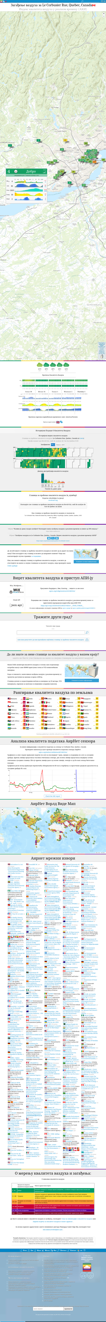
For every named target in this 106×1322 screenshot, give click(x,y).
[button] (69, 184)
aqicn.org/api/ (67, 608)
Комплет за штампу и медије (17, 1263)
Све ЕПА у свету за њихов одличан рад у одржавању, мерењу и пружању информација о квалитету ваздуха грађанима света (61, 1261)
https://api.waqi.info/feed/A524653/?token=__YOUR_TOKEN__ (62, 606)
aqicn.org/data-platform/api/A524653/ (83, 608)
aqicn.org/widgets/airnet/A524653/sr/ (62, 591)
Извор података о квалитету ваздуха (19, 1282)
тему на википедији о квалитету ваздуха (76, 1219)
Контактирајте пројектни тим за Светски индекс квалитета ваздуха (23, 1260)
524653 (82, 438)
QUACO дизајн (48, 1300)
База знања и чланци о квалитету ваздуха (21, 1271)
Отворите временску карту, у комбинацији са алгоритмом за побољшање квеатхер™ (58, 1274)
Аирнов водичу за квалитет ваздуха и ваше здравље (52, 1222)
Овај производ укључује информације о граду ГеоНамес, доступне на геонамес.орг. (58, 1270)
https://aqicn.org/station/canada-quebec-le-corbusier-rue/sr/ (53, 541)
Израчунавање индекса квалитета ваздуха (21, 1283)
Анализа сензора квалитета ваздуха (19, 1274)
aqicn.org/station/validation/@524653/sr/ (53, 752)
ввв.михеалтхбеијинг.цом (52, 1230)
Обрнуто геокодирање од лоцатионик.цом (57, 1292)
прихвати (68, 1309)
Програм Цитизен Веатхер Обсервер (55, 1277)
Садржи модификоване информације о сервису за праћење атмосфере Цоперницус (59, 1282)
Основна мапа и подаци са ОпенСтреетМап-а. (58, 1294)
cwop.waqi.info (48, 1279)
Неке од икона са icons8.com (52, 1289)
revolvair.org (53, 500)
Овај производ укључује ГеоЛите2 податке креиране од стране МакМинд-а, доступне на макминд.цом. (61, 1266)
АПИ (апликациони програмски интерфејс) (21, 1288)
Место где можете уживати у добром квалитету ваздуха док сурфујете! (58, 1297)
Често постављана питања (18, 1278)
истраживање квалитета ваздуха (21, 1267)
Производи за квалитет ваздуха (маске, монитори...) (24, 1287)
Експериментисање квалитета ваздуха (20, 1272)
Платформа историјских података (18, 1290)
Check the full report (52, 796)
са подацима (36, 556)
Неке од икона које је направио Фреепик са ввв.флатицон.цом (57, 1286)
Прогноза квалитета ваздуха (17, 1285)
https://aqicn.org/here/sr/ (53, 531)
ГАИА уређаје (12, 566)
